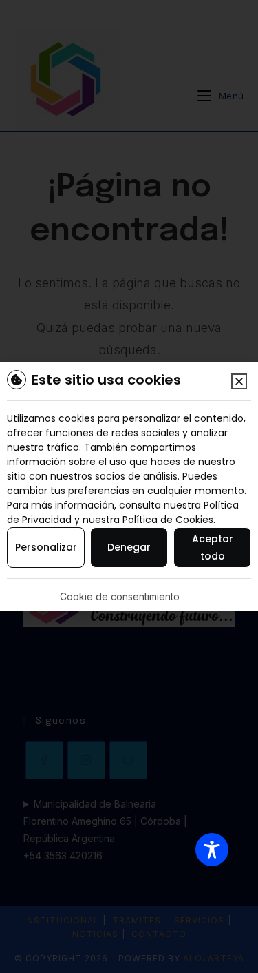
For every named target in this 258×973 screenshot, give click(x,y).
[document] (129, 486)
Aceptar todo (212, 547)
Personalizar (46, 547)
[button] (239, 381)
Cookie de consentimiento (120, 596)
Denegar (129, 547)
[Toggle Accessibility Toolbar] (212, 850)
